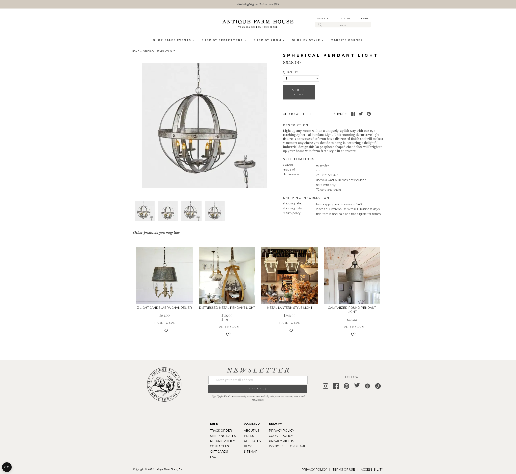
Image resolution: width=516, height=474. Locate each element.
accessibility (372, 469)
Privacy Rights (281, 441)
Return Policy (222, 441)
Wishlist (323, 18)
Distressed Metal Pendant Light (227, 308)
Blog (248, 446)
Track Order (221, 430)
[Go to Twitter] (361, 115)
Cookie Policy (281, 436)
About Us (251, 430)
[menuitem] (172, 40)
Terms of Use (344, 469)
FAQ (213, 457)
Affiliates (252, 441)
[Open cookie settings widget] (7, 467)
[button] (145, 211)
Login (345, 18)
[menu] (258, 40)
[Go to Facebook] (353, 115)
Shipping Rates (223, 436)
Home (135, 51)
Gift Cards (219, 451)
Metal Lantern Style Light (289, 308)
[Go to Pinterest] (369, 115)
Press (249, 436)
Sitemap (250, 451)
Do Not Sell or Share (287, 446)
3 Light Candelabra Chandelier (164, 308)
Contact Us (219, 446)
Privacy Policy (281, 430)
